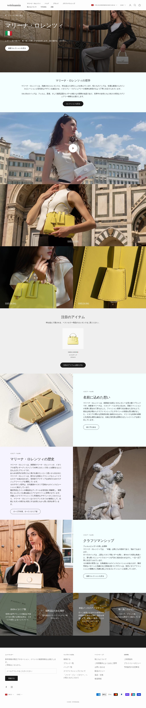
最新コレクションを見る (17, 48)
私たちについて (31, 7)
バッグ (47, 3)
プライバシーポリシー (132, 663)
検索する (67, 659)
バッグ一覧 (68, 667)
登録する (11, 678)
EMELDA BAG (73, 241)
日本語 (122, 5)
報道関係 (98, 678)
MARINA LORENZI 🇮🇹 (73, 352)
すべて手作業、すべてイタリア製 (25, 511)
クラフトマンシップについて (75, 671)
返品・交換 (99, 675)
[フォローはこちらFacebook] (6, 687)
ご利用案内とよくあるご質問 (106, 663)
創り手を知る (91, 427)
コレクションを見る (73, 104)
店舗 (52, 7)
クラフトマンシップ (69, 3)
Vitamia (43, 7)
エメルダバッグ (73, 355)
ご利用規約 (128, 659)
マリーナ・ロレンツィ (34, 3)
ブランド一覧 (69, 663)
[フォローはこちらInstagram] (12, 687)
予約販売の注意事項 (131, 667)
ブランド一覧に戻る (15, 15)
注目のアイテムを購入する (73, 365)
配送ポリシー (100, 671)
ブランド (56, 3)
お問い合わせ (100, 667)
